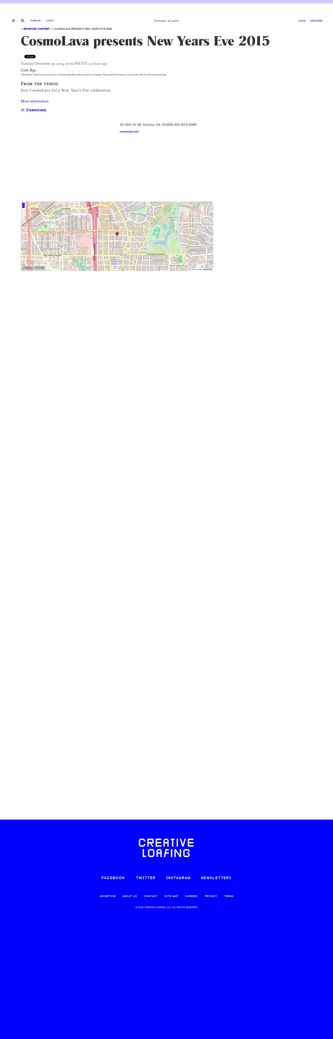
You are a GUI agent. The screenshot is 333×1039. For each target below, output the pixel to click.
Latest (50, 21)
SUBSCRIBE (316, 21)
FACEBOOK (113, 878)
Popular (36, 21)
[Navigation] (12, 20)
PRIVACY (211, 896)
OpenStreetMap (196, 269)
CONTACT (151, 896)
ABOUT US (130, 896)
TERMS (229, 896)
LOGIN (301, 21)
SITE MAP (171, 896)
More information (35, 101)
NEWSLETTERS (216, 878)
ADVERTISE (108, 896)
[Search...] (22, 20)
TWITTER (146, 878)
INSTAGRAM (178, 878)
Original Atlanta (166, 21)
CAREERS (191, 896)
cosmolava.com (129, 131)
